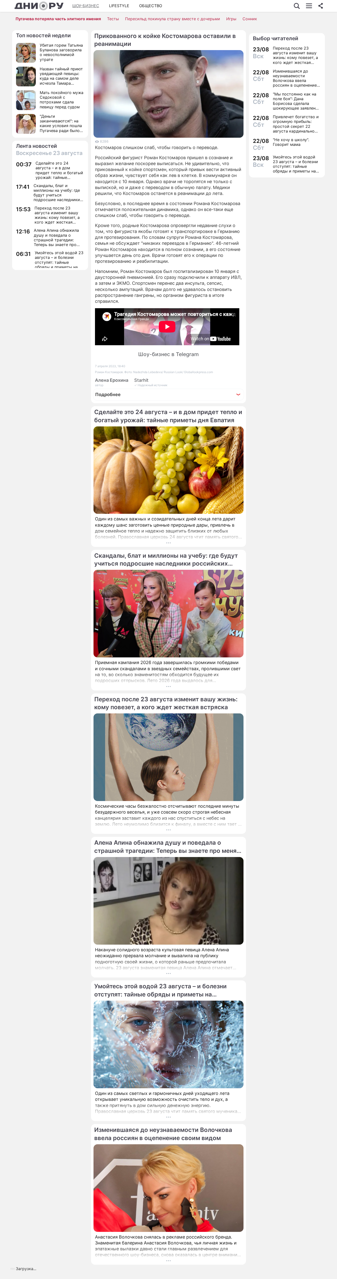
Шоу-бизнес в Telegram (168, 354)
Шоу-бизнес (85, 5)
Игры (231, 18)
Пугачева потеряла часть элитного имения (58, 18)
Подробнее (108, 394)
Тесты (113, 18)
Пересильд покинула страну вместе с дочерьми (172, 18)
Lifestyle (119, 5)
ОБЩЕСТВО (150, 5)
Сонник (250, 18)
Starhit (141, 380)
